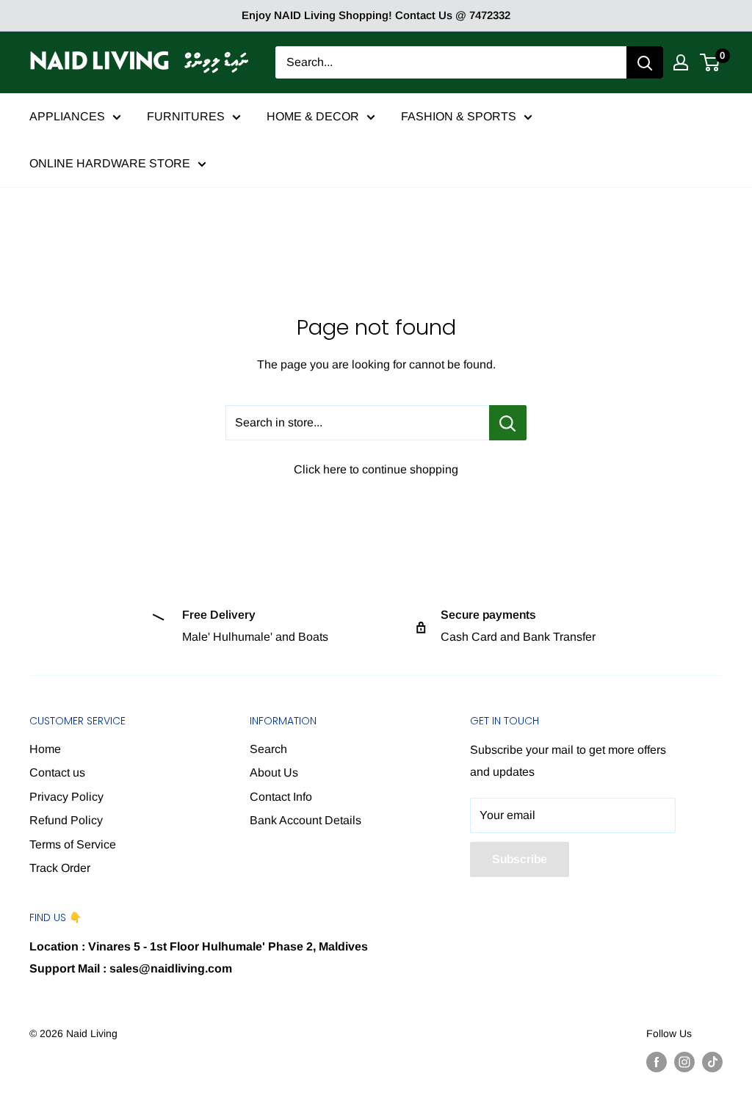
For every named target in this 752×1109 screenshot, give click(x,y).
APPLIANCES (67, 116)
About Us (274, 772)
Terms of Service (72, 844)
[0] (710, 62)
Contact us (57, 772)
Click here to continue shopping (376, 469)
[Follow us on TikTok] (712, 1061)
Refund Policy (66, 820)
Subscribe (519, 859)
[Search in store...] (508, 422)
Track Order (59, 868)
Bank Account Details (305, 820)
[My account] (680, 62)
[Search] (644, 62)
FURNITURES (186, 116)
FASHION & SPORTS (458, 116)
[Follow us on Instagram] (684, 1061)
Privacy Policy (66, 796)
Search (268, 749)
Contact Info (281, 796)
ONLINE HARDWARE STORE (109, 163)
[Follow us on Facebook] (656, 1061)
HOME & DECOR (313, 116)
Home (45, 749)
